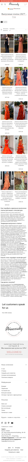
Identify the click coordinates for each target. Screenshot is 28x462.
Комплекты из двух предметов (8, 239)
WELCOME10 (14, 351)
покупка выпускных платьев (14, 220)
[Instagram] (6, 423)
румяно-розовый (20, 249)
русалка (8, 295)
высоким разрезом (14, 265)
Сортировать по (12, 29)
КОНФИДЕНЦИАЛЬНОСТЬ (9, 460)
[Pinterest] (9, 423)
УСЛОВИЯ (18, 458)
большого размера (6, 291)
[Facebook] (2, 423)
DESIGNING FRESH (20, 460)
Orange (11, 9)
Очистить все (17, 8)
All (1, 22)
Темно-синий (11, 251)
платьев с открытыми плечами (12, 233)
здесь (20, 296)
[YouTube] (12, 423)
